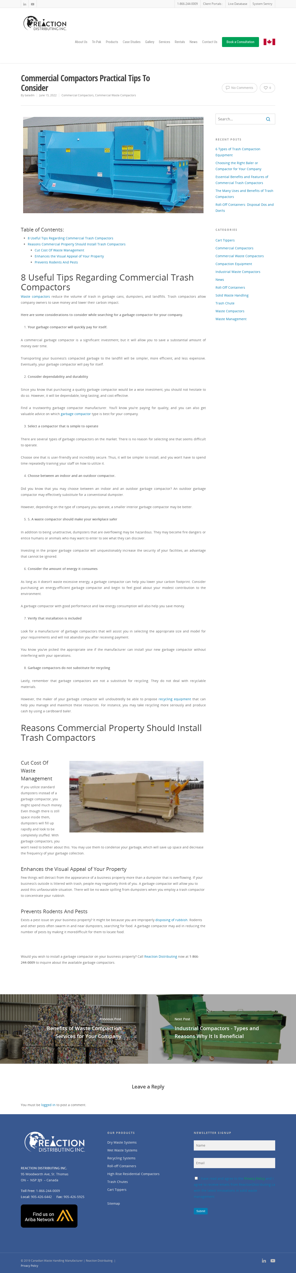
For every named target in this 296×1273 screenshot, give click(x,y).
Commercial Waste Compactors (115, 95)
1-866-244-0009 (187, 4)
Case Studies (132, 42)
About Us (81, 42)
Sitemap (113, 1203)
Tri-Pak (96, 42)
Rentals (180, 42)
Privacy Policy (254, 1178)
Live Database (237, 4)
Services (164, 42)
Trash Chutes (117, 1181)
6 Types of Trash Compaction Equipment (238, 152)
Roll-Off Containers (230, 287)
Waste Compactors (230, 311)
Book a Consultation (240, 42)
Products (112, 42)
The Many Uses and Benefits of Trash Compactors (244, 193)
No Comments (241, 87)
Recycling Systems (121, 1158)
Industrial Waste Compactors (238, 271)
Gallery (149, 42)
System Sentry (262, 4)
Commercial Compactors (78, 95)
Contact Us (209, 42)
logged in (48, 1105)
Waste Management (231, 319)
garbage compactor (76, 414)
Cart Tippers (225, 240)
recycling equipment (175, 699)
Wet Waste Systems (122, 1150)
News (193, 42)
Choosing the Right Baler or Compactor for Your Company (238, 166)
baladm (29, 95)
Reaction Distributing (160, 956)
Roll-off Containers (121, 1166)
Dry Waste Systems (122, 1142)
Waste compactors (35, 296)
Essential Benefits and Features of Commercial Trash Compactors (242, 180)
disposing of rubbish (171, 920)
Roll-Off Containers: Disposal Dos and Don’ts (245, 207)
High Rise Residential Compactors (133, 1174)
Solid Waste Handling (232, 295)
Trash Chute (225, 303)
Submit (200, 1211)
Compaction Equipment (234, 264)
